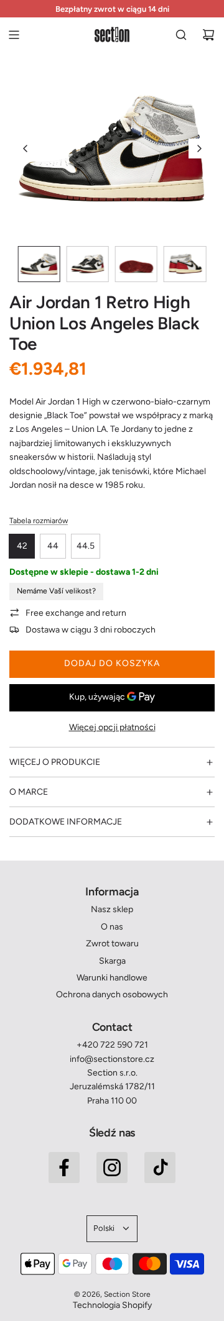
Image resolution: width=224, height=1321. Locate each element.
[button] (25, 148)
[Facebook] (64, 1168)
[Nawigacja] (13, 34)
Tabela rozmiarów (38, 520)
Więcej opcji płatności (112, 727)
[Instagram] (112, 1168)
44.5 (86, 546)
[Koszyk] (208, 34)
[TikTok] (160, 1168)
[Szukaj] (181, 34)
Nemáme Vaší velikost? (56, 591)
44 (52, 546)
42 (22, 546)
